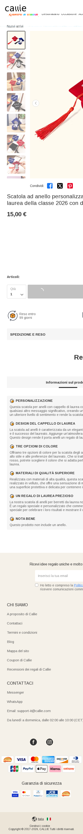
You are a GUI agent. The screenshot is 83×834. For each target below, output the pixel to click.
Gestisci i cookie (40, 826)
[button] (35, 103)
